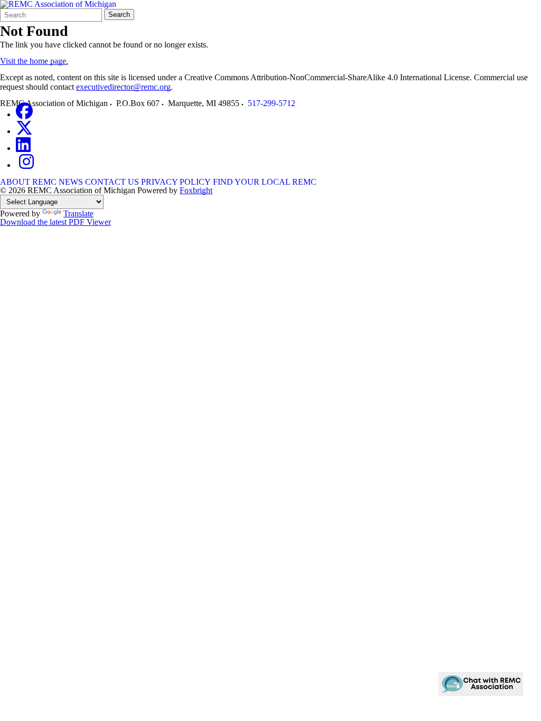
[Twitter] (24, 131)
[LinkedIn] (23, 148)
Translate (78, 213)
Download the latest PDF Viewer (55, 221)
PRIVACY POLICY (176, 181)
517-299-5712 (271, 103)
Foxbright (196, 190)
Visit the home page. (34, 60)
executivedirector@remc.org (123, 86)
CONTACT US (112, 181)
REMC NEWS (57, 181)
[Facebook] (24, 114)
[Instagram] (26, 164)
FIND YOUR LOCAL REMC (264, 181)
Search (119, 14)
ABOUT (15, 181)
